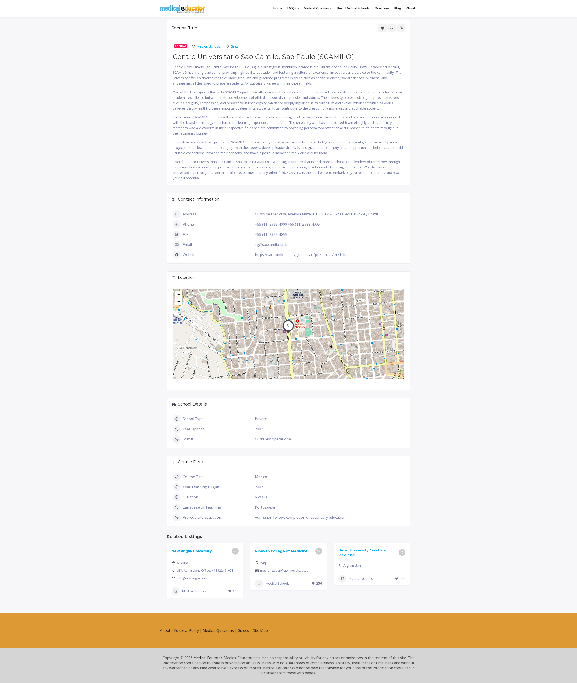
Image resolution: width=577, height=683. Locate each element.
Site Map (260, 630)
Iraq (263, 563)
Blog (397, 8)
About (410, 8)
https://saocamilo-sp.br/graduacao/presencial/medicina (301, 254)
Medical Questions (318, 8)
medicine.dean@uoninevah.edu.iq (284, 570)
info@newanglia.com (192, 578)
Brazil (235, 46)
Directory (382, 8)
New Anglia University (192, 551)
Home (277, 8)
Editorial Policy (186, 630)
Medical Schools (209, 46)
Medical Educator (207, 657)
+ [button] (178, 294)
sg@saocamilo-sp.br (272, 244)
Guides (243, 630)
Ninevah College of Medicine (281, 551)
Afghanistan (352, 565)
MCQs (291, 8)
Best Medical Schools (353, 8)
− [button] (178, 301)
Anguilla (182, 563)
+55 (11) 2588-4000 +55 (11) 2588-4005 (287, 224)
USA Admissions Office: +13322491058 (205, 570)
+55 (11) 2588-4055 (271, 234)
